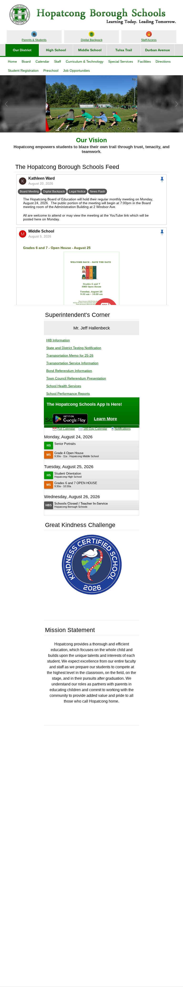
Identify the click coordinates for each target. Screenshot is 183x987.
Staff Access (149, 40)
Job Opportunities (76, 70)
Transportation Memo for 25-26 (69, 355)
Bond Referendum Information (69, 371)
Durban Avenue (157, 50)
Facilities (144, 61)
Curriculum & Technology (84, 61)
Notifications (123, 428)
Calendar (42, 61)
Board (26, 61)
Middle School (90, 50)
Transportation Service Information (72, 363)
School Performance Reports (68, 393)
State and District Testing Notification (73, 348)
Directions (163, 61)
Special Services (120, 61)
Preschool (50, 70)
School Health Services (63, 386)
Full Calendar (66, 428)
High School (56, 50)
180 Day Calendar (95, 428)
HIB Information (58, 340)
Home (12, 61)
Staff (57, 61)
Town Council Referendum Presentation (76, 378)
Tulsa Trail (123, 50)
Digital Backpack (91, 40)
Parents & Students (34, 40)
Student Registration (23, 70)
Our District (22, 50)
